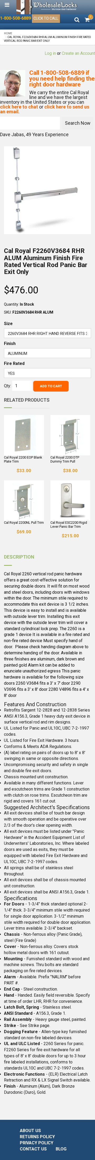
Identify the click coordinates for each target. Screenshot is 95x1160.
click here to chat (19, 107)
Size (8, 323)
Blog (61, 1148)
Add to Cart (51, 386)
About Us (30, 1130)
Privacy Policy (36, 1142)
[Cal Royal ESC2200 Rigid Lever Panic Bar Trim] (70, 500)
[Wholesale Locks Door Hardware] (47, 7)
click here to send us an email (44, 109)
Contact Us (33, 1148)
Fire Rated (14, 363)
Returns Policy (37, 1136)
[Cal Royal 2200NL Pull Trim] (24, 500)
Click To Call (46, 18)
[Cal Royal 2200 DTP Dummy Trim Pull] (70, 435)
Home (8, 33)
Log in (50, 53)
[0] (87, 20)
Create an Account (78, 53)
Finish (10, 343)
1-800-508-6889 (15, 18)
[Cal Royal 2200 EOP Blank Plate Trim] (24, 435)
